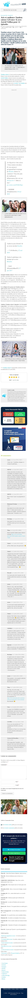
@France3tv (10, 180)
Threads (3, 968)
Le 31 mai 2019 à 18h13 (16, 459)
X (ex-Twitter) (5, 963)
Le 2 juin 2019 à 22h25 (17, 469)
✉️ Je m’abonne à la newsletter (14, 849)
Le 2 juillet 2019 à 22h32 (17, 551)
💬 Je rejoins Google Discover (14, 853)
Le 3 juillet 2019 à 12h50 (17, 572)
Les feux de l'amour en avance (7, 949)
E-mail (17, 785)
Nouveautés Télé (4, 15)
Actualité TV (10, 15)
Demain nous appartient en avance (8, 935)
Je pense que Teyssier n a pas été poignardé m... (16, 929)
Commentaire (4, 764)
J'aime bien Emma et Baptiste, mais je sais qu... (16, 873)
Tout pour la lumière (15, 953)
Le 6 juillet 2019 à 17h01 (18, 644)
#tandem (19, 246)
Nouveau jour (4, 953)
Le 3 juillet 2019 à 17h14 (16, 602)
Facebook (4, 965)
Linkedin (4, 977)
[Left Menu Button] (1, 4)
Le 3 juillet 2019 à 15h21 (16, 584)
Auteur (17, 988)
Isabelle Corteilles (8, 27)
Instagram (4, 966)
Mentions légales (7, 988)
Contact (13, 988)
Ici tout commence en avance (7, 942)
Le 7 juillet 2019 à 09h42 (18, 654)
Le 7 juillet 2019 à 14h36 (16, 687)
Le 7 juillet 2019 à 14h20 (16, 676)
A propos (21, 988)
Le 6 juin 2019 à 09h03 (16, 530)
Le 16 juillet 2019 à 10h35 (17, 707)
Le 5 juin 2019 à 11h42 (18, 518)
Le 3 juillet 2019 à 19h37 (17, 613)
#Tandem (11, 171)
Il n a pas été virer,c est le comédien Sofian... (17, 915)
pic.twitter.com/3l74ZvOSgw (15, 185)
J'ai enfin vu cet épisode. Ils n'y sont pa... (17, 918)
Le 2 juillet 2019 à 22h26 (17, 543)
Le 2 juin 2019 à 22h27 (17, 494)
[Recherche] (25, 10)
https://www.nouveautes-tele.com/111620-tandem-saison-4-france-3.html (16, 536)
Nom (17, 781)
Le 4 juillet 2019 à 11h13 (18, 628)
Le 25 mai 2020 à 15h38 (18, 721)
